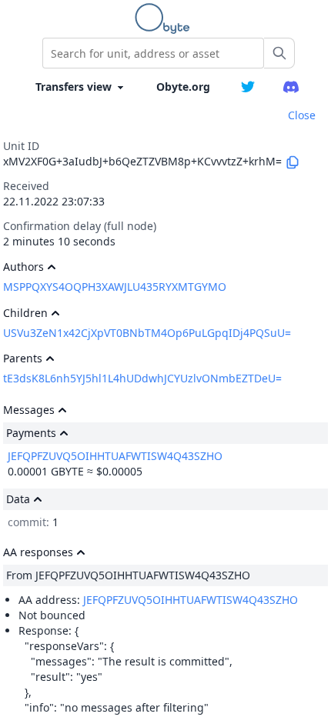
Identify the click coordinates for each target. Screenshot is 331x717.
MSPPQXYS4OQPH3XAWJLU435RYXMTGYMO (114, 286)
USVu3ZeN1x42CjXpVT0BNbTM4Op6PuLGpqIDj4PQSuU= (147, 332)
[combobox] (153, 53)
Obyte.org (183, 86)
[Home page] (165, 18)
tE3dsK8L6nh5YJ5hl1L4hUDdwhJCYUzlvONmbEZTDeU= (142, 378)
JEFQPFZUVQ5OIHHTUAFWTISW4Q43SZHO (115, 456)
